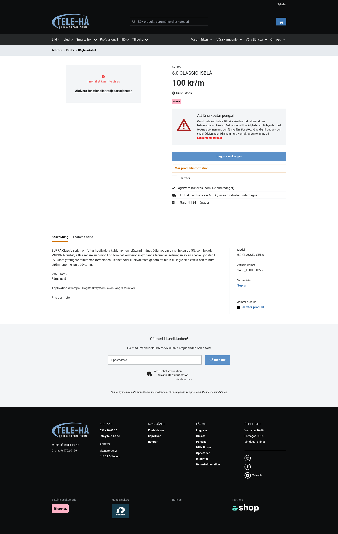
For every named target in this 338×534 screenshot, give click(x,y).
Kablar (70, 50)
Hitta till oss (203, 447)
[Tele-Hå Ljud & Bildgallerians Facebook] (264, 467)
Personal (201, 441)
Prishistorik (183, 93)
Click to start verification (173, 375)
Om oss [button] (275, 39)
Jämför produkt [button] (252, 307)
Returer (152, 441)
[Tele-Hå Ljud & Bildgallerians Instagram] (264, 458)
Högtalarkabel (87, 50)
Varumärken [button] (199, 39)
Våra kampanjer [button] (227, 39)
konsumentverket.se (210, 137)
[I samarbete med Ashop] (245, 508)
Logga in (201, 430)
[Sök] (134, 21)
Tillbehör (138, 39)
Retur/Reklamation (208, 464)
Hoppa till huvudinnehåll (167, 5)
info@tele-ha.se (110, 436)
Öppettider (203, 453)
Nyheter (281, 4)
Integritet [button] (202, 458)
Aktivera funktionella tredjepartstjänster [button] (103, 91)
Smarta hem (84, 39)
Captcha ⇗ (184, 379)
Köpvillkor (154, 436)
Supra (241, 285)
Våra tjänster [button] (254, 39)
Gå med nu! (217, 360)
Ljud (67, 39)
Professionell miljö (113, 39)
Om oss (200, 436)
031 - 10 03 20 (108, 430)
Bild (54, 39)
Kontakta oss (156, 430)
